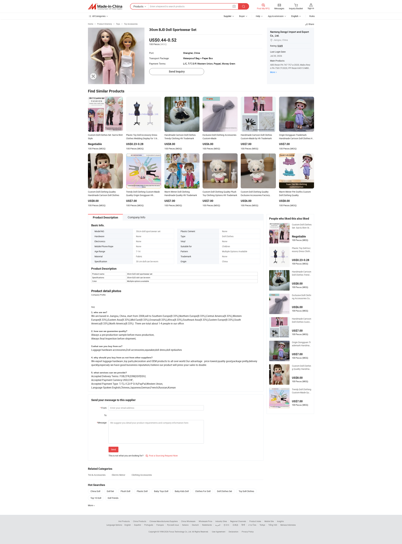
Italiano (185, 525)
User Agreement (218, 531)
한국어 (226, 525)
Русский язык (173, 525)
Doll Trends (113, 497)
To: (105, 415)
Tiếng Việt (272, 525)
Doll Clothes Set (224, 491)
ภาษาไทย (252, 525)
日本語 (235, 525)
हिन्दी (243, 525)
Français (160, 525)
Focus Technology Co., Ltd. (180, 531)
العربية (217, 525)
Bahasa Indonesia (288, 525)
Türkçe (262, 525)
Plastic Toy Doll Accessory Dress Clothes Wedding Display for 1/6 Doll (301, 250)
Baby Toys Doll (161, 491)
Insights (280, 521)
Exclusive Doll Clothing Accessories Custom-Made (302, 297)
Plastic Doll (142, 491)
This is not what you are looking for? (126, 455)
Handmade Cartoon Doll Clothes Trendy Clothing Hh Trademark (301, 273)
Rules (312, 16)
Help (258, 16)
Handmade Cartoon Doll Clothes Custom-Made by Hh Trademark (302, 320)
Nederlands (207, 525)
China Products (139, 521)
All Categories (99, 16)
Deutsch (195, 525)
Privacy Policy (248, 531)
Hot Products (124, 521)
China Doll (95, 491)
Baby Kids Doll (182, 491)
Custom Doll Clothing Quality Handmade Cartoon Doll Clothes (301, 367)
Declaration (233, 531)
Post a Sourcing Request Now (162, 455)
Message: (102, 422)
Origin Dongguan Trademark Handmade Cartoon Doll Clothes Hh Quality (301, 344)
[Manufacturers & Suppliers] (105, 6)
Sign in (311, 8)
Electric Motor (118, 474)
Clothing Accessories (142, 474)
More (272, 72)
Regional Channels (238, 521)
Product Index (255, 521)
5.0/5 (280, 46)
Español (137, 525)
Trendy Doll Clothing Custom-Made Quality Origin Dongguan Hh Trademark (301, 391)
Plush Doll (125, 491)
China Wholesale (188, 521)
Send (113, 449)
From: (103, 407)
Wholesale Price (205, 521)
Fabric (139, 256)
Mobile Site (269, 521)
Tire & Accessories (97, 474)
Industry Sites (221, 521)
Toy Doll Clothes (246, 491)
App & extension (276, 16)
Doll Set (110, 491)
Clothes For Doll (202, 491)
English (128, 525)
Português (148, 525)
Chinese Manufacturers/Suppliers (163, 521)
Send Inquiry (177, 71)
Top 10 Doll (95, 497)
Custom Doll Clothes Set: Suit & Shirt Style (302, 226)
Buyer (242, 16)
